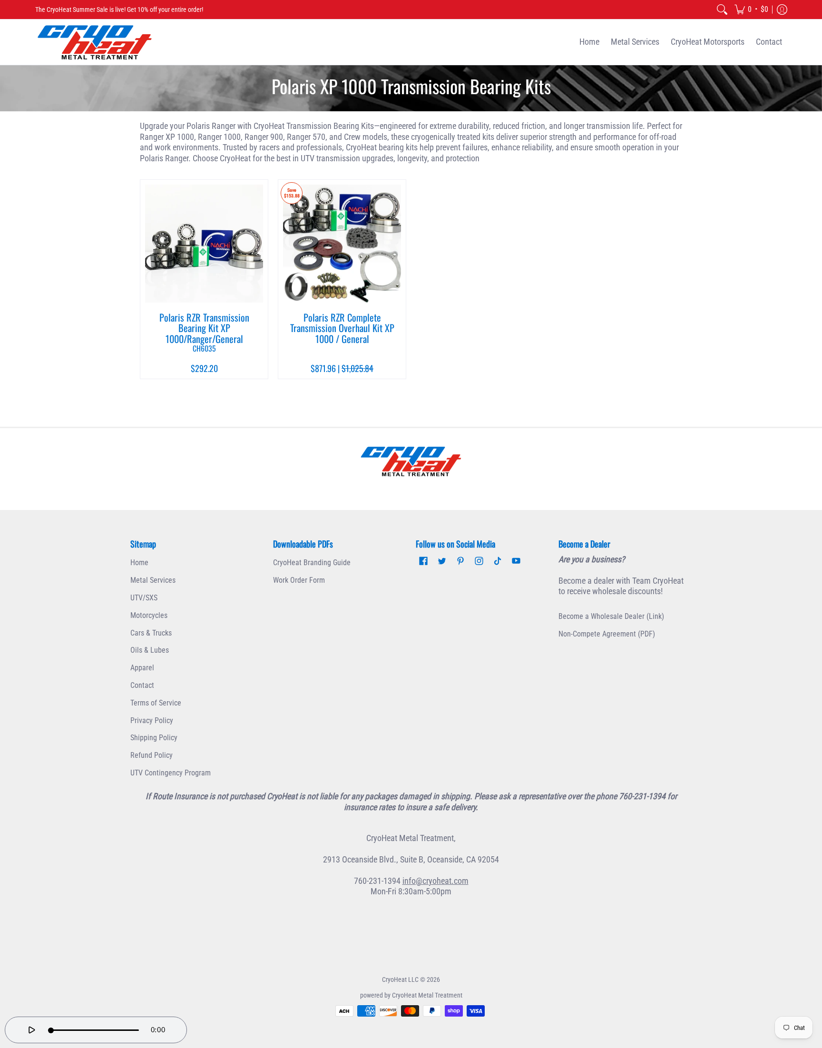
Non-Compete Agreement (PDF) (606, 633)
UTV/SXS (143, 597)
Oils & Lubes (149, 650)
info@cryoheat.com (435, 881)
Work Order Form (299, 580)
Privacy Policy (151, 720)
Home (139, 562)
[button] (751, 9)
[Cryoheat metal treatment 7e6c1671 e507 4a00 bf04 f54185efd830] (411, 461)
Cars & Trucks (151, 632)
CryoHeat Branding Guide (312, 562)
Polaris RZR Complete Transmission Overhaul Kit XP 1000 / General (342, 328)
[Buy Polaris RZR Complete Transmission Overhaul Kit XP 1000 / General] (342, 244)
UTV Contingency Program (170, 772)
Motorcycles (148, 615)
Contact (142, 685)
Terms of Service (155, 702)
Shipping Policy (153, 737)
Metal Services (153, 580)
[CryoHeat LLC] (94, 42)
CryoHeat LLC (400, 979)
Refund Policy (151, 755)
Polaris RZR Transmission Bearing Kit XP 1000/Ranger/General (204, 331)
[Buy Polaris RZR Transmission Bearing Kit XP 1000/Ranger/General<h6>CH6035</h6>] (204, 244)
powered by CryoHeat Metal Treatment (411, 995)
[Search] (722, 9)
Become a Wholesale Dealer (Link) (611, 616)
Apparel (142, 667)
